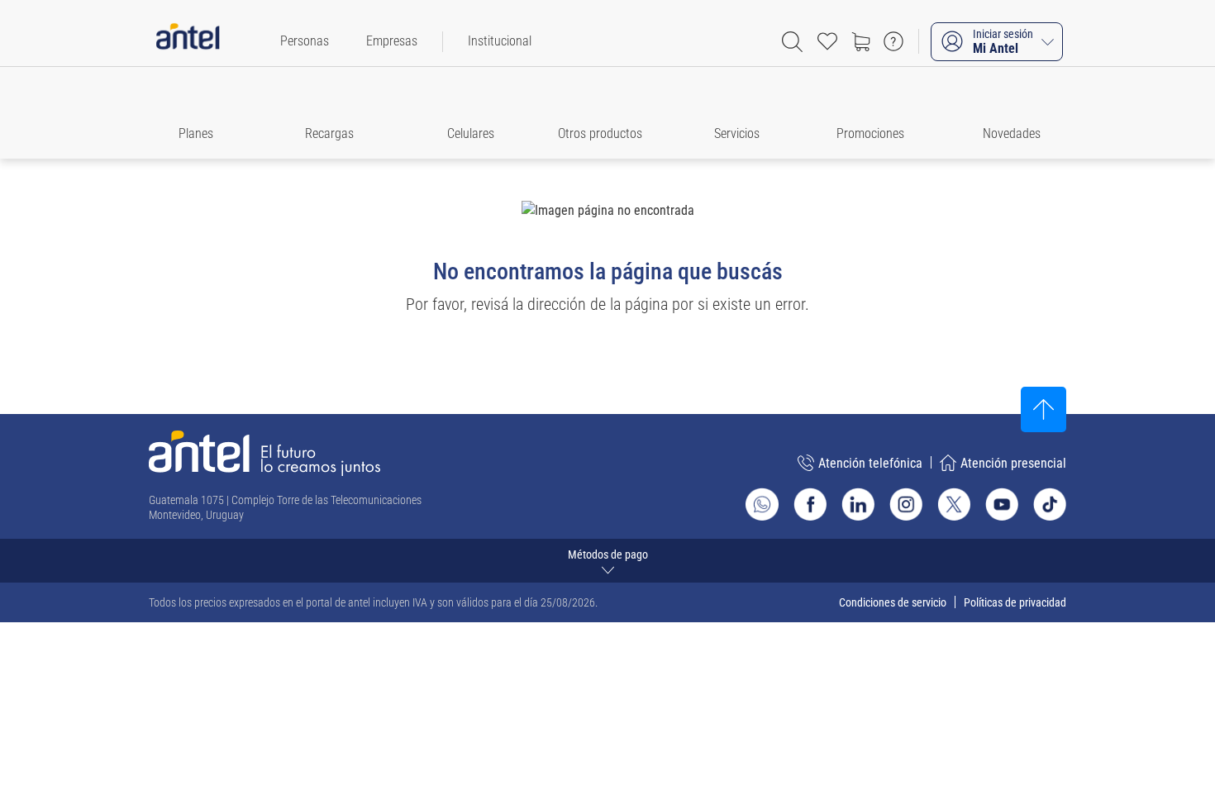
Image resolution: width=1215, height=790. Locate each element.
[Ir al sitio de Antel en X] (953, 504)
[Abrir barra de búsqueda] (792, 41)
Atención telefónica (870, 463)
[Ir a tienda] (860, 41)
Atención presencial (1013, 463)
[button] (203, 112)
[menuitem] (304, 41)
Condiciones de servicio (892, 602)
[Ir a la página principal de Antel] (264, 453)
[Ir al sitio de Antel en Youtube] (1001, 504)
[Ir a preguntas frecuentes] (893, 41)
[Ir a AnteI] (187, 41)
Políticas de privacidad (1015, 602)
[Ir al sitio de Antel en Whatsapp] (762, 504)
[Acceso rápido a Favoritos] (827, 41)
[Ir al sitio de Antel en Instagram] (905, 504)
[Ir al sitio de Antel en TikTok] (1049, 504)
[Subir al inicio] (1043, 409)
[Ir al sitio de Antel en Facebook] (810, 504)
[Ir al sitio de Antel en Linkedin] (857, 504)
